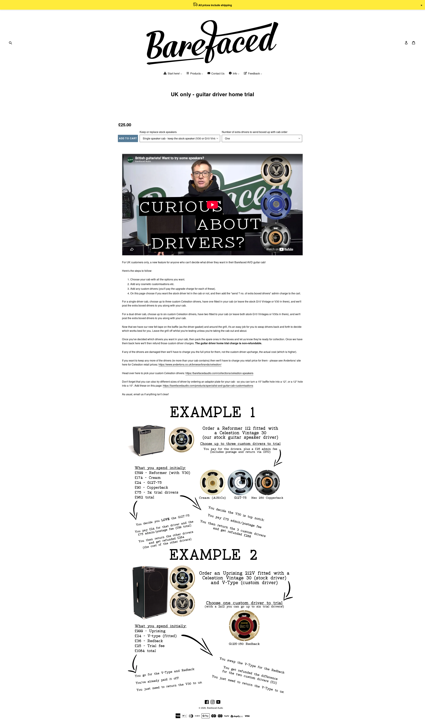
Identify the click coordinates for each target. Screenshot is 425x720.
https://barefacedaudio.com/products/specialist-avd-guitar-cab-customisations (208, 385)
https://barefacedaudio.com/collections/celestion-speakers (219, 373)
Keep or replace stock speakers (158, 132)
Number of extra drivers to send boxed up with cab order (254, 132)
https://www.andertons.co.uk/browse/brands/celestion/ (190, 364)
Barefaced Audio (215, 707)
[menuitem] (172, 73)
